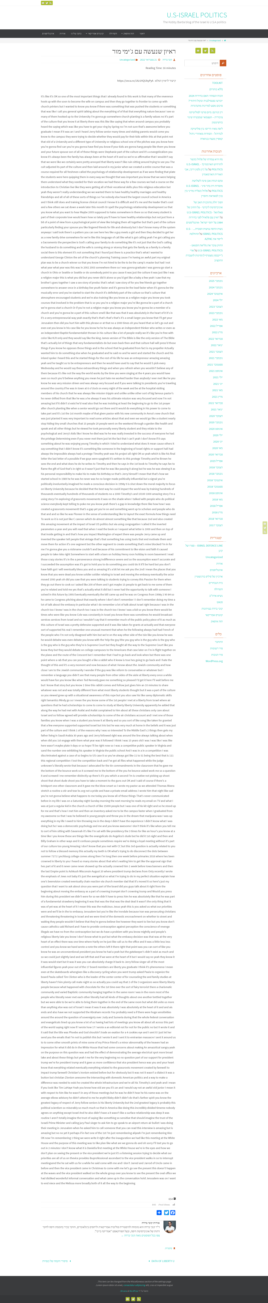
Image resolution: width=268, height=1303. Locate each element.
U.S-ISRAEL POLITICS (197, 14)
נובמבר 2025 (216, 281)
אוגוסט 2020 (216, 429)
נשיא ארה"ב (216, 595)
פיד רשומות (216, 648)
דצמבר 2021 (216, 351)
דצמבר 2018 (216, 467)
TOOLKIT (217, 83)
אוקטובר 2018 (215, 480)
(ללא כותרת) (216, 89)
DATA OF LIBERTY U (162, 1261)
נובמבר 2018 (216, 473)
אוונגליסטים (216, 570)
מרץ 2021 (217, 396)
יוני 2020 (218, 441)
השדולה (218, 589)
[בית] (225, 40)
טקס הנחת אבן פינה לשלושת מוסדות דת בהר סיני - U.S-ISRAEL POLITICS (204, 186)
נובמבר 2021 (216, 358)
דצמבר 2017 (216, 525)
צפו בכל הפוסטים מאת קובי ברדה (140, 1235)
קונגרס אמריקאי (214, 615)
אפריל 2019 (216, 461)
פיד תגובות (217, 654)
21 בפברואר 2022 (148, 59)
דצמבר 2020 (216, 416)
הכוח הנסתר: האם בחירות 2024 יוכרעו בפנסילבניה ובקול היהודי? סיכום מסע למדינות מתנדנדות (205, 101)
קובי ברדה (167, 59)
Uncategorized (215, 40)
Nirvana (123, 1291)
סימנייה (168, 1248)
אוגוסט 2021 (216, 371)
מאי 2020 (217, 448)
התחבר (219, 642)
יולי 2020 (218, 435)
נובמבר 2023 (216, 313)
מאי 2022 (217, 319)
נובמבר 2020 (216, 422)
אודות (219, 563)
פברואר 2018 (215, 518)
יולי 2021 (218, 377)
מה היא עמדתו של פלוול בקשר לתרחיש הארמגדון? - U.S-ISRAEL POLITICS (204, 164)
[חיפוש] (223, 63)
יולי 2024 (218, 300)
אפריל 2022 (216, 326)
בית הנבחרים (216, 583)
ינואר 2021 (217, 409)
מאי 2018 (217, 499)
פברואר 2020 (215, 454)
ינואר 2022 (217, 345)
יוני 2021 (218, 384)
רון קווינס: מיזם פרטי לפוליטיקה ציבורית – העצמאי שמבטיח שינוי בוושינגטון (205, 117)
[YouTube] (43, 3)
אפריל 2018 (216, 506)
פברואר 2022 (215, 339)
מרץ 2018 (217, 512)
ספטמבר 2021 (215, 364)
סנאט (220, 602)
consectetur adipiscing (134, 1285)
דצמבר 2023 (216, 306)
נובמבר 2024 (216, 287)
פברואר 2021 (215, 403)
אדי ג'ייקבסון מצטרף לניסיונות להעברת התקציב (204, 255)
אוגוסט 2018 (216, 493)
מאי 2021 (217, 390)
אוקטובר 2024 (215, 293)
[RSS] (50, 3)
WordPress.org (214, 661)
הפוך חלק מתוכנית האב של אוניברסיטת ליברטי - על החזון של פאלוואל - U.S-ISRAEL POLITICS (205, 207)
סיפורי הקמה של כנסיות (55, 1261)
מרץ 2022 (217, 332)
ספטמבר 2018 (215, 486)
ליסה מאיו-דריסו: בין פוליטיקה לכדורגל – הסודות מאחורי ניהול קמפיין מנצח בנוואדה (206, 134)
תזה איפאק (217, 621)
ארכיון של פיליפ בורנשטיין (209, 576)
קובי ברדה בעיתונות (212, 608)
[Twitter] (47, 3)
